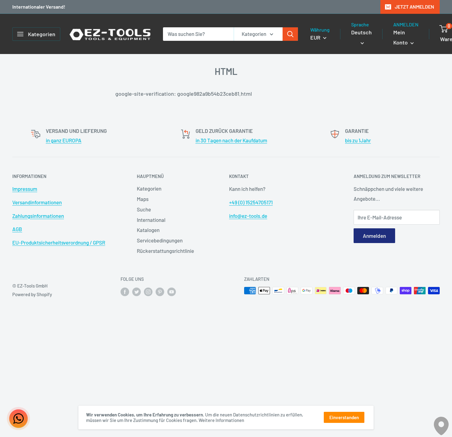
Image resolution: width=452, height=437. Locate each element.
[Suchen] (290, 34)
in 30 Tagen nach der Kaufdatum (231, 140)
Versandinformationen (37, 202)
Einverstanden (344, 417)
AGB (17, 229)
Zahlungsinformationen (38, 216)
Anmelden (374, 236)
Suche (144, 209)
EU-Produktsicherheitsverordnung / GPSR (58, 242)
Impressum (24, 189)
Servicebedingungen (160, 240)
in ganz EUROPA (63, 140)
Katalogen (148, 230)
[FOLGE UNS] (125, 291)
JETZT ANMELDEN (414, 7)
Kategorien (149, 188)
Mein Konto (401, 37)
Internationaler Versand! (38, 7)
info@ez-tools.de (248, 216)
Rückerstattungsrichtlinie (165, 251)
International (151, 220)
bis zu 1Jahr (358, 140)
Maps (143, 199)
